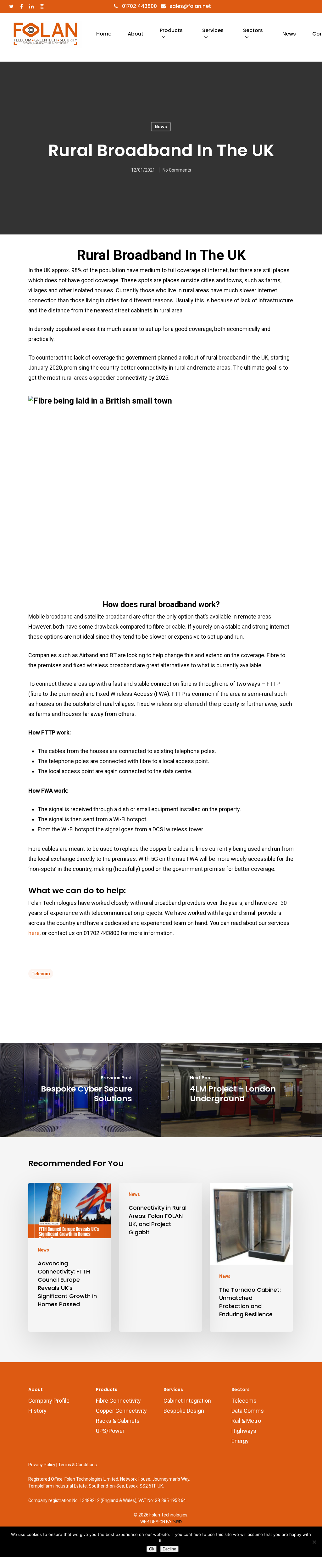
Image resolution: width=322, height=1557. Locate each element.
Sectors (253, 30)
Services (213, 30)
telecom (40, 973)
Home (103, 33)
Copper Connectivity (121, 1410)
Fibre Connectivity (118, 1400)
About (135, 33)
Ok (151, 1549)
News (289, 33)
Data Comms (247, 1410)
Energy (240, 1441)
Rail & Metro (246, 1420)
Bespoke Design (184, 1410)
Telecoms (244, 1400)
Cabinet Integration (187, 1400)
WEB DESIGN (152, 1521)
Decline (169, 1549)
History (37, 1410)
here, (35, 933)
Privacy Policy (41, 1464)
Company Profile (48, 1400)
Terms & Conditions (77, 1464)
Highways (243, 1431)
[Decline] (314, 1542)
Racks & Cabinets (118, 1420)
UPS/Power (110, 1431)
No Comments (177, 170)
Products (171, 30)
